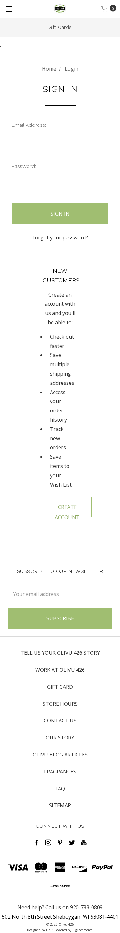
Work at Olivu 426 (60, 669)
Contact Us (60, 720)
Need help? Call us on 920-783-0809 (60, 907)
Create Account (67, 510)
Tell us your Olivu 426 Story (60, 652)
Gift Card (60, 686)
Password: (24, 166)
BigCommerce (82, 930)
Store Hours (60, 703)
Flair (49, 930)
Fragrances (60, 771)
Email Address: (29, 125)
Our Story (60, 737)
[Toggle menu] (9, 9)
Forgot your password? (60, 237)
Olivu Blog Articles (60, 754)
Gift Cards (60, 27)
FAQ (60, 788)
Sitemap (60, 805)
